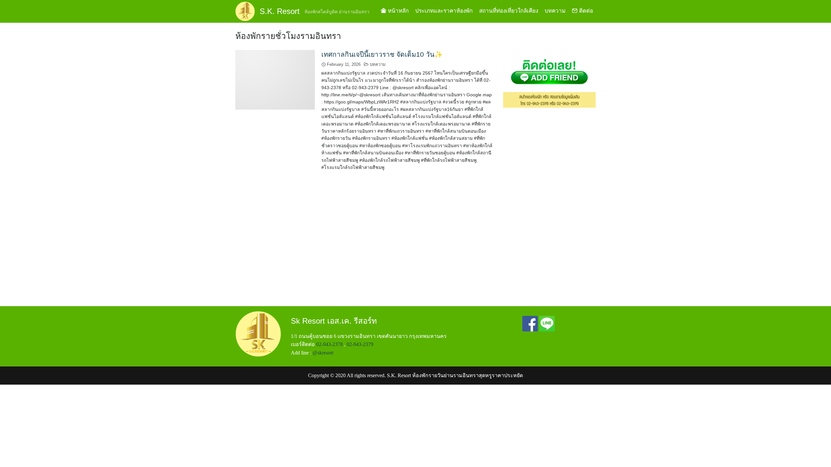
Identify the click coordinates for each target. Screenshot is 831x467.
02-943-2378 (329, 344)
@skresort (323, 352)
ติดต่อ (585, 11)
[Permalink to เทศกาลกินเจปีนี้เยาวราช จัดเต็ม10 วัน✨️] (275, 79)
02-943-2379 (360, 344)
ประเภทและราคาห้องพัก (444, 11)
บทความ (555, 11)
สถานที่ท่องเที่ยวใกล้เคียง (508, 11)
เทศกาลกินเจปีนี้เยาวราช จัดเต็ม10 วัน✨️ (382, 54)
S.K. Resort (280, 11)
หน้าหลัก (397, 11)
